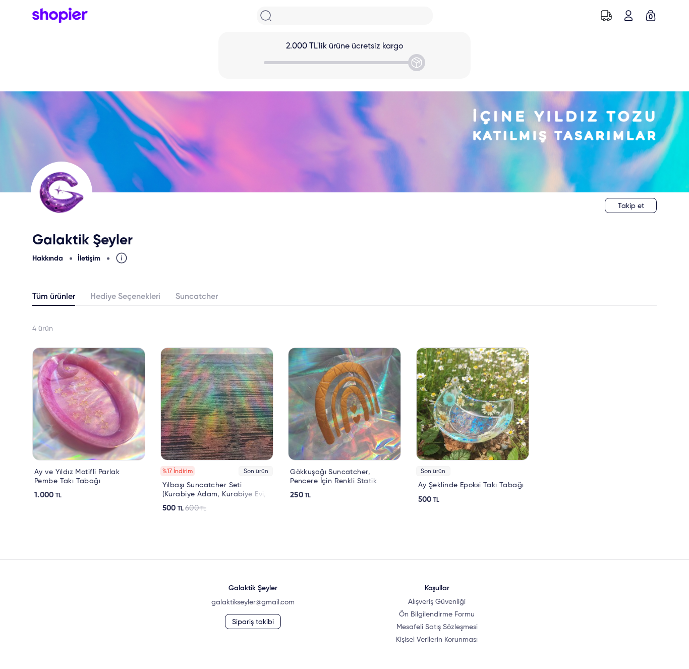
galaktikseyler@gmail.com (253, 602)
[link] (88, 423)
